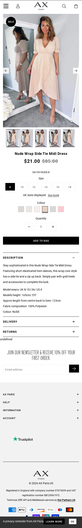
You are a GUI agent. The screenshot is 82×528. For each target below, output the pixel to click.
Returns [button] (10, 332)
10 (22, 187)
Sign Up (74, 369)
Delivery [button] (10, 321)
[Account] (18, 6)
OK (72, 521)
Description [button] (13, 257)
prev (6, 71)
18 (69, 187)
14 (46, 187)
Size (41, 178)
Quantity (41, 218)
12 (34, 187)
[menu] (6, 7)
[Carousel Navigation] (41, 71)
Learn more (54, 521)
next (76, 71)
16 (58, 187)
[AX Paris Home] (41, 6)
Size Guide (53, 195)
